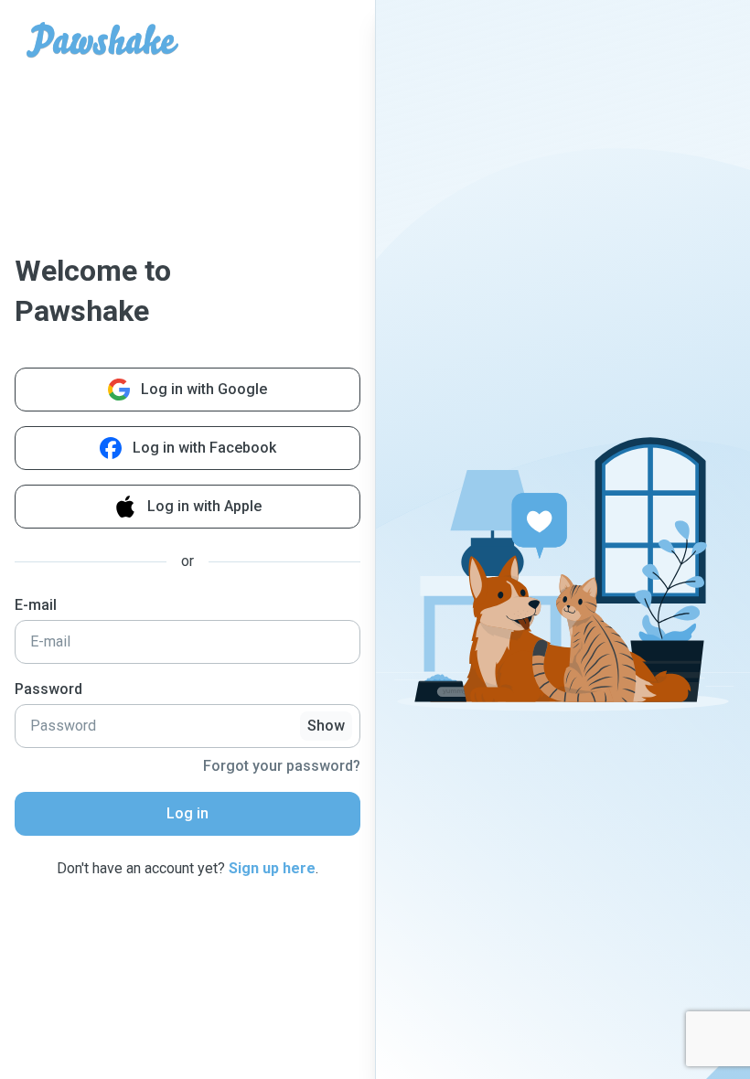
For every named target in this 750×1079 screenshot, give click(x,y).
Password (48, 689)
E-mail (36, 605)
